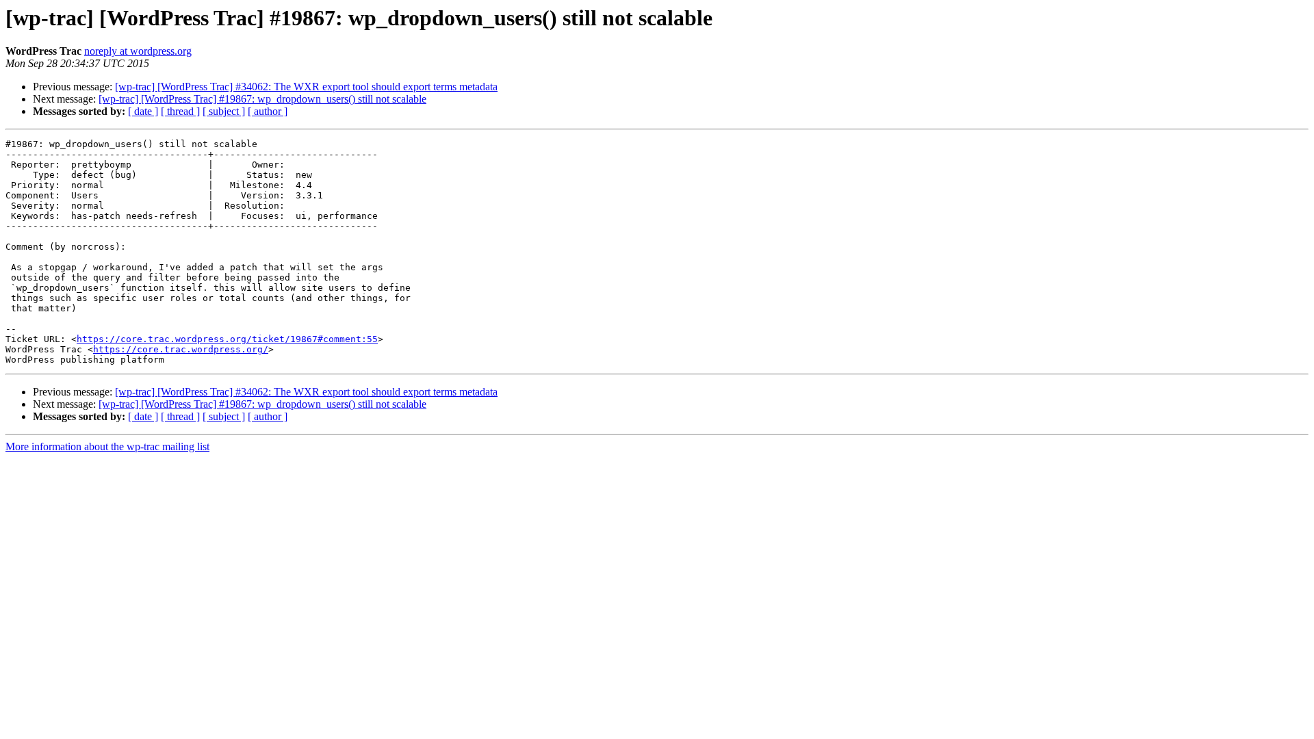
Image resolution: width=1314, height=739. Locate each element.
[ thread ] (180, 111)
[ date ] (143, 111)
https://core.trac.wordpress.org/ (180, 349)
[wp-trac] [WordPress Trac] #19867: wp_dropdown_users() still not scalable (262, 99)
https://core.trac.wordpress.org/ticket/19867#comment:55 (227, 339)
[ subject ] (224, 111)
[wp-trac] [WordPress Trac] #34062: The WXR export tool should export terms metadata (306, 86)
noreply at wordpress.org (138, 51)
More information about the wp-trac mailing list (107, 446)
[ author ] (267, 111)
